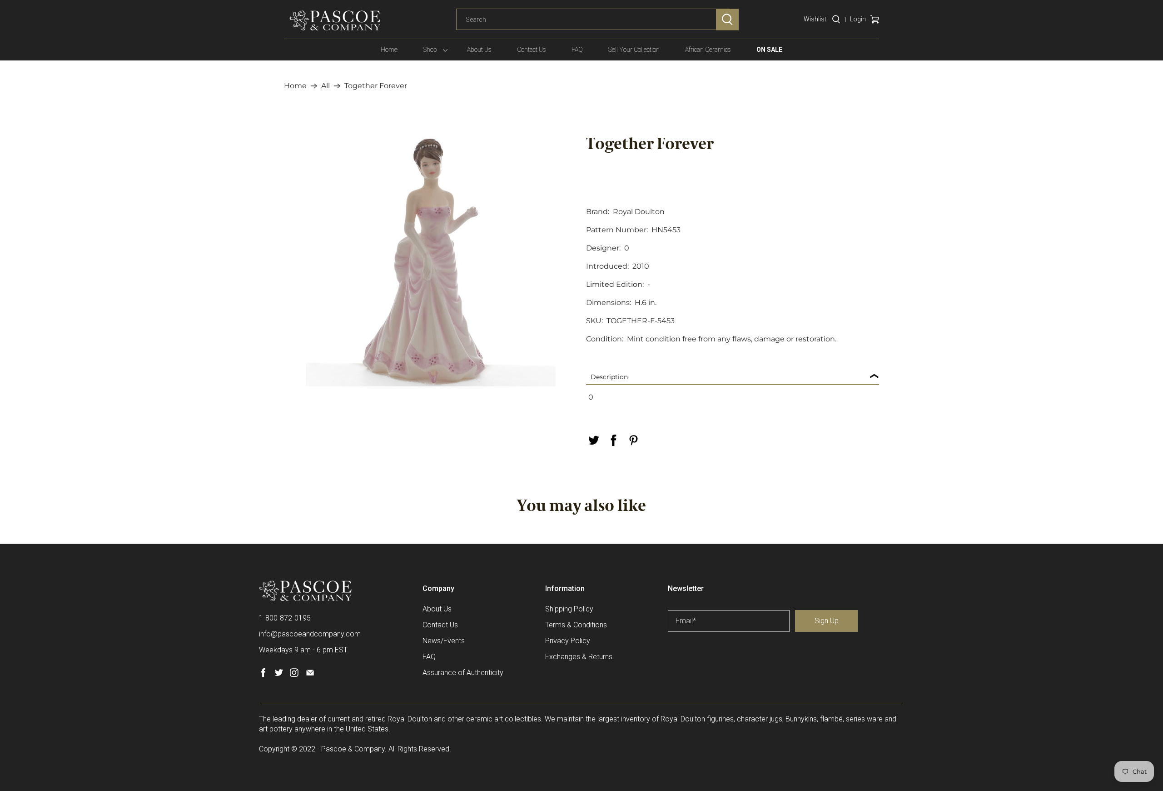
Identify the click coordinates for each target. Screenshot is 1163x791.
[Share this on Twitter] (593, 440)
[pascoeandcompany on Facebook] (263, 675)
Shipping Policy (569, 609)
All (325, 86)
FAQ (577, 49)
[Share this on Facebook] (613, 440)
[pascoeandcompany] (334, 20)
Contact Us (531, 49)
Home (389, 49)
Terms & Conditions (576, 625)
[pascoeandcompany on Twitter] (278, 675)
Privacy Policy (567, 640)
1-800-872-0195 (285, 618)
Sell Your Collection (634, 49)
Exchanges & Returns (578, 656)
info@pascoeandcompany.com (310, 634)
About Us (479, 49)
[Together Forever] (430, 261)
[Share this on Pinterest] (633, 440)
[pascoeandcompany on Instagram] (294, 675)
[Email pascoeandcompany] (310, 675)
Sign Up (827, 620)
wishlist (815, 19)
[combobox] (593, 19)
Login (858, 19)
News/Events (443, 640)
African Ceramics (708, 49)
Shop (430, 49)
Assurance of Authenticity (462, 672)
